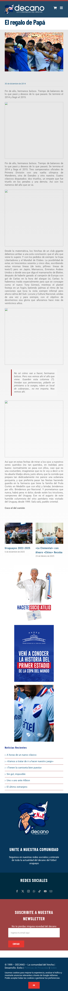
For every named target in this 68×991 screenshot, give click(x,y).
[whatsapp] (34, 891)
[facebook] (17, 891)
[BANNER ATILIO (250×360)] (34, 566)
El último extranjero (17, 786)
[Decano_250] (34, 686)
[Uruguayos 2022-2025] (18, 533)
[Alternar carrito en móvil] (55, 7)
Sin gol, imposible (16, 774)
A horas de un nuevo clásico (22, 754)
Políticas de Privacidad (37, 967)
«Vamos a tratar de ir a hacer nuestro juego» (30, 761)
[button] (7, 540)
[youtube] (45, 891)
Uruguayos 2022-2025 (17, 548)
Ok (34, 985)
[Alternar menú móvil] (61, 7)
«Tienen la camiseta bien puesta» (24, 767)
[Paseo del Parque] (34, 626)
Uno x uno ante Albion (18, 780)
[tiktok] (39, 891)
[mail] (51, 891)
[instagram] (28, 891)
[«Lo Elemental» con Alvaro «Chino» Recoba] (49, 533)
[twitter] (23, 891)
